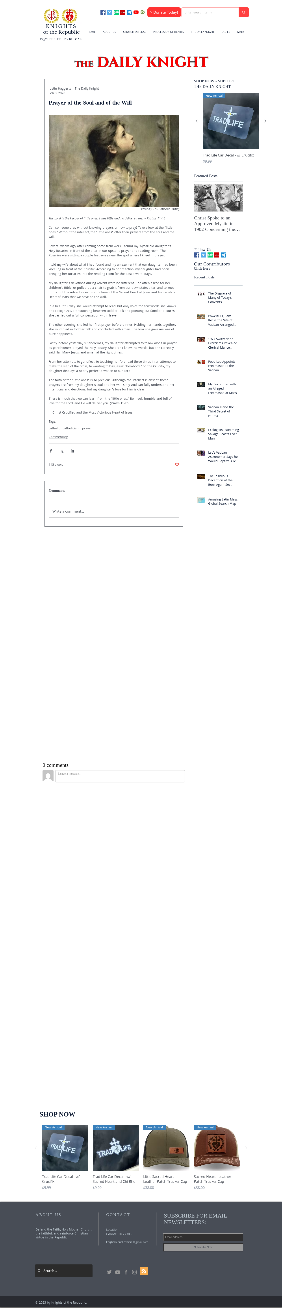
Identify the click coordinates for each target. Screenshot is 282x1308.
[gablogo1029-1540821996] (116, 12)
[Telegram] (129, 12)
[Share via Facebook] (51, 451)
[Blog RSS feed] (144, 958)
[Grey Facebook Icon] (126, 960)
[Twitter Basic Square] (109, 12)
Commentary (58, 437)
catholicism (71, 428)
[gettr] (122, 12)
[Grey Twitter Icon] (109, 960)
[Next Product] (265, 121)
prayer (87, 428)
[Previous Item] (201, 198)
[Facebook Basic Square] (103, 12)
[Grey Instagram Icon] (134, 960)
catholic (54, 428)
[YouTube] (136, 12)
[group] (231, 131)
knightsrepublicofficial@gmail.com (127, 929)
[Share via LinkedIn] (72, 451)
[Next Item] (235, 198)
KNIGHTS (61, 26)
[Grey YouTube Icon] (118, 960)
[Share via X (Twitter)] (61, 451)
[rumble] (142, 12)
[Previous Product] (196, 121)
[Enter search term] (244, 12)
